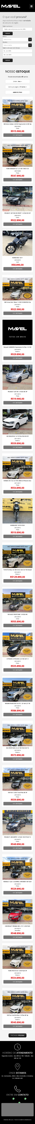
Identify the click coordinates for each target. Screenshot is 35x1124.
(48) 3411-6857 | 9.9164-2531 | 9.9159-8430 (17, 1099)
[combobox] (16, 39)
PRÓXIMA (17, 1035)
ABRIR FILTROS (17, 92)
